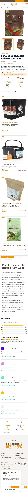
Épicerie (15, 7)
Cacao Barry (4, 53)
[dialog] (11, 481)
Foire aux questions (5, 468)
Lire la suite (9, 72)
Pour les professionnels (6, 457)
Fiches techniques (7, 259)
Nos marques (4, 461)
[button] (1, 23)
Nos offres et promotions (6, 459)
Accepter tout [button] (15, 487)
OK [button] (25, 486)
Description (7, 257)
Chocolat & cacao (24, 7)
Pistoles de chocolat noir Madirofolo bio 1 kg (13, 245)
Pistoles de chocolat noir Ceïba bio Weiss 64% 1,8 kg (9, 165)
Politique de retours (5, 466)
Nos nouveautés (4, 462)
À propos (3, 453)
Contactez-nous (20, 1)
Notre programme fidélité (7, 464)
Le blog (2, 455)
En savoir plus (13, 480)
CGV (22, 489)
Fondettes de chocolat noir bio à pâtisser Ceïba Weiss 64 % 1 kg (10, 205)
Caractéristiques (21, 257)
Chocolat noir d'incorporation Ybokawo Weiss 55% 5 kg (10, 125)
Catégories (8, 7)
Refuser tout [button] (7, 487)
